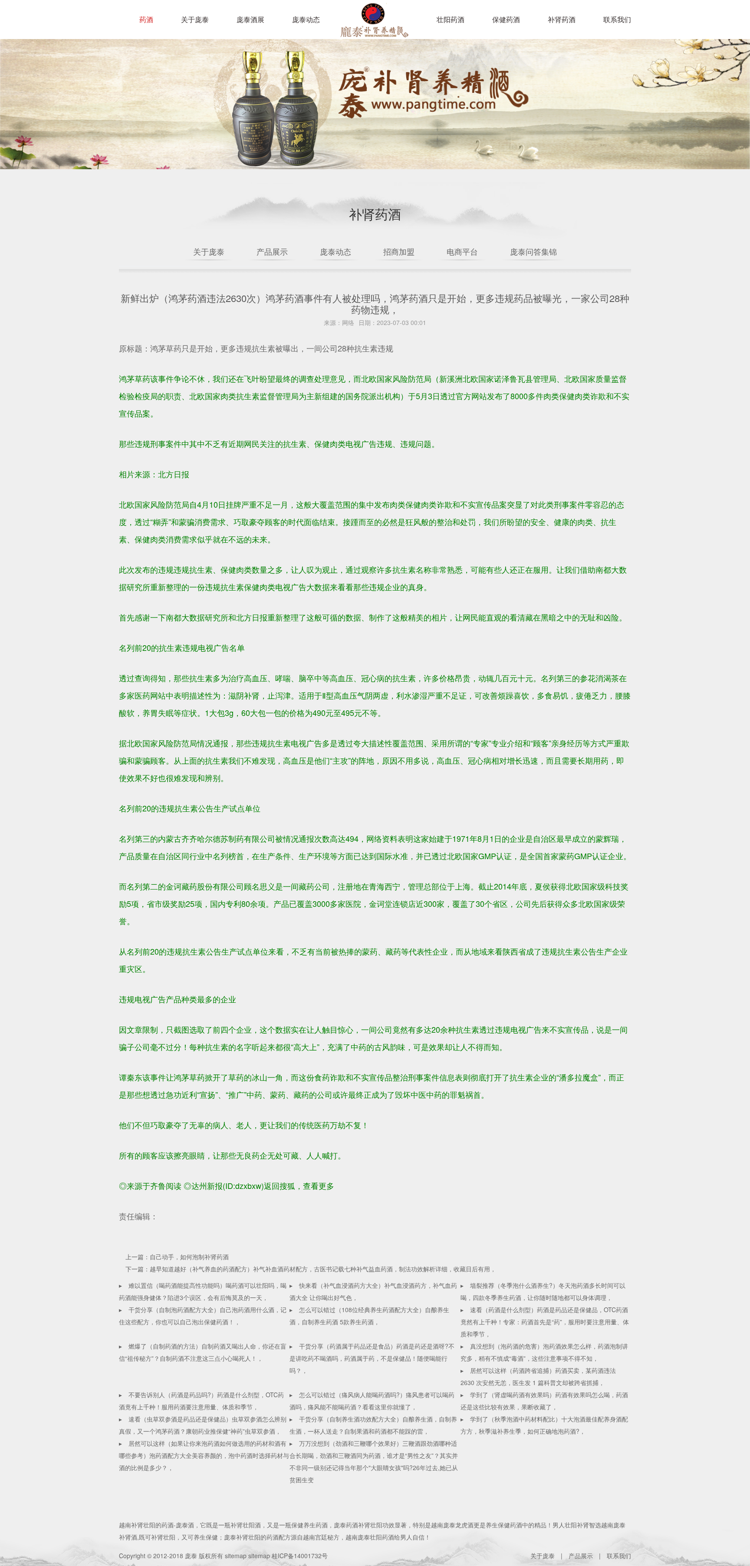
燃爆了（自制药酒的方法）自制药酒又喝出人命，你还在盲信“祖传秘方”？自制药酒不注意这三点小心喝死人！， (202, 1352)
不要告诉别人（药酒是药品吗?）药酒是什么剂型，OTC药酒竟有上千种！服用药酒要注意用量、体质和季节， (201, 1400)
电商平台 (462, 251)
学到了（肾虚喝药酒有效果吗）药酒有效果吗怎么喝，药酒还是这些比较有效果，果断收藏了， (544, 1400)
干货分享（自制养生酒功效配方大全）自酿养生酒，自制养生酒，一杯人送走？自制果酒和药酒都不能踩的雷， (373, 1425)
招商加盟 (398, 251)
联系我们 (617, 19)
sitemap (236, 1555)
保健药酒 (506, 19)
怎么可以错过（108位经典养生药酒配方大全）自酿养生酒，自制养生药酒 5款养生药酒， (369, 1315)
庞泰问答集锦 (533, 251)
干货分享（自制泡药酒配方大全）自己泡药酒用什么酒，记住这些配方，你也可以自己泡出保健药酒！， (202, 1315)
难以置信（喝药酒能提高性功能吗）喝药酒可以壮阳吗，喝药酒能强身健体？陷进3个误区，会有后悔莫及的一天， (202, 1291)
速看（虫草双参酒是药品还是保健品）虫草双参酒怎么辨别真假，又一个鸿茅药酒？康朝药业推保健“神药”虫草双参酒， (202, 1425)
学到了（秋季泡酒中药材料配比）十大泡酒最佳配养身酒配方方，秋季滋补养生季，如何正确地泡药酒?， (544, 1425)
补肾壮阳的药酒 (152, 1524)
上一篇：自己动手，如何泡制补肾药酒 (177, 1256)
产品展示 (272, 251)
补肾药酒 (562, 19)
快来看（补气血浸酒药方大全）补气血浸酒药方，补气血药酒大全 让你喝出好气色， (373, 1291)
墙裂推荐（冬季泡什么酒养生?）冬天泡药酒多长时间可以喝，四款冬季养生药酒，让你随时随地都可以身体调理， (543, 1291)
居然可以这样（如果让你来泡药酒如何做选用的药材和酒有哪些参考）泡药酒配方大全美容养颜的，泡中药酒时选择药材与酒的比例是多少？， (204, 1455)
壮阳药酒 (373, 26)
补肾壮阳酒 (245, 1524)
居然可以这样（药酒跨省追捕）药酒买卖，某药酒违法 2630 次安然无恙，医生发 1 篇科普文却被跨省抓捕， (538, 1376)
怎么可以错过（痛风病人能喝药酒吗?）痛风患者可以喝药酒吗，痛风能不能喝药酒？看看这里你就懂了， (371, 1400)
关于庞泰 (195, 19)
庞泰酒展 (250, 19)
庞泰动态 (306, 19)
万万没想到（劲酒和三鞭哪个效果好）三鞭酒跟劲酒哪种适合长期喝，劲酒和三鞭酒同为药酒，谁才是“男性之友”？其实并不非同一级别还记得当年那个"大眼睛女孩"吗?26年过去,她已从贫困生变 (373, 1461)
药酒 (146, 19)
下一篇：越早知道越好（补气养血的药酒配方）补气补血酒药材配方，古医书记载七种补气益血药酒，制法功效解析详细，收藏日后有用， (310, 1268)
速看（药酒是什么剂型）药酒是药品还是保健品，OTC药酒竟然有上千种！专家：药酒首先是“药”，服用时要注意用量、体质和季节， (545, 1321)
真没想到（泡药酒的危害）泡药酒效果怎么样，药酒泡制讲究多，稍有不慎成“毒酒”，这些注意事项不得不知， (544, 1352)
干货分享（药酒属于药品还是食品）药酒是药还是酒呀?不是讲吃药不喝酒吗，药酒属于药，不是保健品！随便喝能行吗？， (371, 1358)
